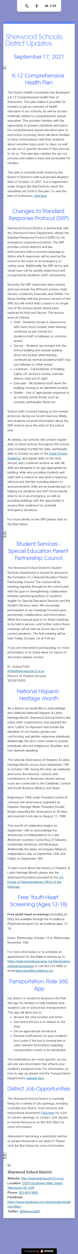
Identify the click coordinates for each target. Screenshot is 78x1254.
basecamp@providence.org (34, 971)
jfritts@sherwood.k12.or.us (25, 671)
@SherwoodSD (30, 1211)
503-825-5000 (28, 1193)
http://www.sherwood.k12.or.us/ (42, 1178)
